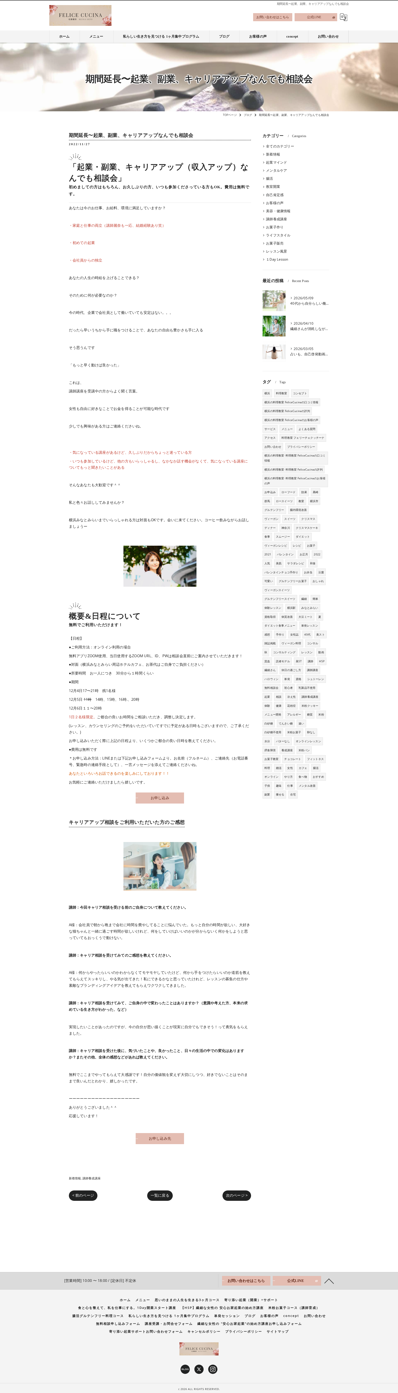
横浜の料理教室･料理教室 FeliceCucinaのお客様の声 (294, 480)
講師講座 (312, 670)
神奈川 (285, 528)
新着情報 (75, 1178)
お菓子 (311, 546)
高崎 (315, 492)
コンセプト (300, 393)
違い (301, 723)
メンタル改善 (307, 786)
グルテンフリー (274, 510)
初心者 (288, 688)
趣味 (278, 786)
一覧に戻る (160, 1195)
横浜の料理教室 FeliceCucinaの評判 (287, 411)
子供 (267, 786)
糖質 (310, 714)
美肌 (278, 563)
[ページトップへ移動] (329, 1280)
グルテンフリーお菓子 (293, 581)
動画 (321, 652)
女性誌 (294, 634)
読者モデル (283, 661)
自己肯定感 (275, 195)
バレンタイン (285, 554)
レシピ (297, 546)
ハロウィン (271, 679)
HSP (322, 661)
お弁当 (308, 572)
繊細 (304, 599)
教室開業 (273, 186)
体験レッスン (272, 608)
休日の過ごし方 (291, 670)
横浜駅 (291, 608)
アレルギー (294, 714)
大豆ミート (305, 617)
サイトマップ (278, 1331)
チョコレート (292, 759)
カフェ (303, 768)
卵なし (311, 732)
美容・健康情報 (278, 211)
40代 (307, 634)
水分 (267, 741)
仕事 (290, 786)
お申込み (270, 492)
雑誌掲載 (270, 643)
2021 (267, 554)
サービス (270, 429)
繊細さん (270, 670)
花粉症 (291, 706)
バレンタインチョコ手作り (281, 572)
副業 (267, 794)
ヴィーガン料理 (291, 643)
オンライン (271, 777)
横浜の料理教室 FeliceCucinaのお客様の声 (291, 420)
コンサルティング (284, 652)
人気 (267, 563)
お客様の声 (275, 203)
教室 (301, 501)
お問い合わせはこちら (272, 17)
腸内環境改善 (298, 510)
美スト (320, 634)
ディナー (270, 528)
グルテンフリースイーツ (279, 599)
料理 (267, 768)
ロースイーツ (284, 501)
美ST (299, 661)
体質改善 (287, 617)
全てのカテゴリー (280, 146)
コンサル (312, 643)
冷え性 (291, 697)
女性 (290, 768)
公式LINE (314, 17)
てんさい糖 (286, 723)
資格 (298, 679)
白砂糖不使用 (272, 732)
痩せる (280, 794)
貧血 (267, 661)
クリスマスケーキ (307, 528)
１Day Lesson (277, 259)
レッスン (307, 652)
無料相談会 (271, 688)
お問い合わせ (272, 447)
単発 (287, 679)
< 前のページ (83, 1195)
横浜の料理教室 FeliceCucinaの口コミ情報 (291, 402)
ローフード (288, 492)
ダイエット (303, 537)
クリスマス (308, 519)
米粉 (321, 714)
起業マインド (276, 162)
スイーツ (290, 519)
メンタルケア (276, 170)
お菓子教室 (271, 759)
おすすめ (318, 777)
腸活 (269, 178)
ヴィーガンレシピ (275, 546)
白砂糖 (268, 723)
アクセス (270, 438)
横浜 (267, 393)
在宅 (293, 794)
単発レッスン (309, 625)
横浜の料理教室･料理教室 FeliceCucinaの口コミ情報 (294, 458)
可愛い (268, 581)
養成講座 (287, 750)
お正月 (304, 554)
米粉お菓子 (294, 732)
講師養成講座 (91, 1178)
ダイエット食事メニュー (279, 625)
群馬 (267, 501)
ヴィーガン (271, 519)
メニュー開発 (272, 714)
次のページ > (237, 1195)
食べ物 (302, 777)
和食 (313, 563)
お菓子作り (275, 227)
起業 (267, 697)
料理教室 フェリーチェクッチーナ (302, 438)
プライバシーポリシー (301, 447)
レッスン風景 (276, 251)
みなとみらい (309, 608)
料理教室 (281, 393)
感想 (267, 634)
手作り (280, 634)
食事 (267, 537)
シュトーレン (315, 679)
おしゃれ (318, 581)
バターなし (283, 741)
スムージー (283, 537)
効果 (304, 492)
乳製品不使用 (306, 688)
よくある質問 (306, 429)
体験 (267, 706)
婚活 (278, 768)
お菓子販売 (275, 243)
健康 (278, 706)
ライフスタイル (278, 235)
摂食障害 (270, 750)
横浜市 (314, 501)
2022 (317, 554)
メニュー (287, 429)
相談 (278, 697)
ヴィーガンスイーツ (277, 590)
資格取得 (270, 617)
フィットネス (315, 759)
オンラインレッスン (308, 741)
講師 (310, 661)
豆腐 (321, 572)
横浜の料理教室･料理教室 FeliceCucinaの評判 (293, 469)
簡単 (315, 599)
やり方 (288, 777)
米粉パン (304, 750)
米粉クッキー (309, 706)
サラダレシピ (295, 563)
